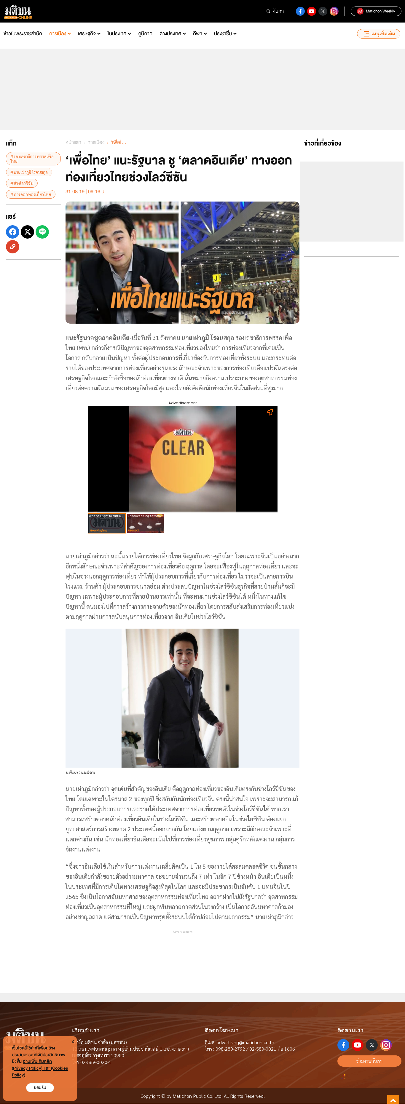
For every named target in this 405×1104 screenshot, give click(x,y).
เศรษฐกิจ (87, 33)
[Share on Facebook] (12, 232)
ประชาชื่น (223, 33)
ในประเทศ (117, 33)
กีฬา (197, 33)
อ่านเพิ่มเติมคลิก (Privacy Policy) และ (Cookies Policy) (40, 1068)
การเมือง (57, 33)
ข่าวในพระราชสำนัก (23, 33)
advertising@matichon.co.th (245, 1042)
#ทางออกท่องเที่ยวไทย (30, 193)
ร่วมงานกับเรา (369, 1061)
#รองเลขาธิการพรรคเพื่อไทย (32, 158)
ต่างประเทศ (170, 33)
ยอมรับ (40, 1087)
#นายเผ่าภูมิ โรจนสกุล (29, 171)
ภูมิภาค (145, 33)
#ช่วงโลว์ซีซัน (21, 183)
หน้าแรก (73, 142)
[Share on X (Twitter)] (27, 232)
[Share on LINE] (42, 232)
